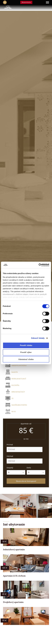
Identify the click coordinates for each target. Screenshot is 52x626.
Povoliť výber (26, 352)
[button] (49, 506)
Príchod (10, 444)
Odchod (10, 456)
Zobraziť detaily (38, 338)
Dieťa (29, 468)
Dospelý (10, 468)
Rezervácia (26, 2)
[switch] (45, 314)
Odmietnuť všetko (26, 359)
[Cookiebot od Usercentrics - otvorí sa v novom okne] (38, 264)
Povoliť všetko (26, 345)
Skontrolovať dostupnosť (26, 481)
